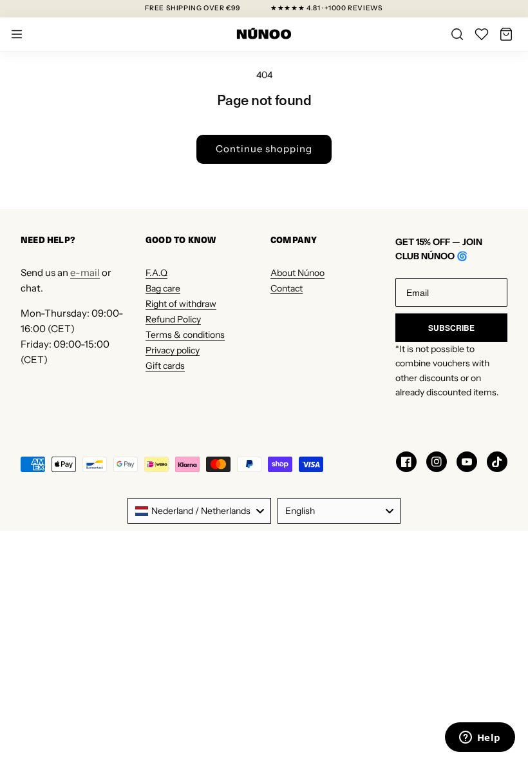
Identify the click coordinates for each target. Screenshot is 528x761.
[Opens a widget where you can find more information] (479, 738)
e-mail (85, 272)
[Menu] (17, 34)
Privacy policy (173, 350)
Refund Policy (173, 319)
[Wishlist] (481, 34)
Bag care (163, 288)
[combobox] (199, 511)
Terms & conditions (185, 335)
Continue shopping (264, 149)
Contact (286, 288)
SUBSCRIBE (451, 327)
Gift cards (165, 365)
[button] (506, 34)
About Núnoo (297, 273)
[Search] (457, 34)
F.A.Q (156, 273)
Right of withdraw (181, 304)
